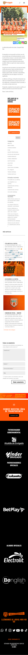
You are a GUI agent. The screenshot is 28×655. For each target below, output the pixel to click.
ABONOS (10, 143)
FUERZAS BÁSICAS (12, 156)
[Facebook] (14, 42)
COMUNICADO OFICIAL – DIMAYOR (13, 313)
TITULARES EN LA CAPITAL (14, 179)
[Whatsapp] (20, 42)
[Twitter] (17, 42)
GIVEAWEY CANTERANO (13, 206)
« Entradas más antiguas (9, 329)
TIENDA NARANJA (12, 172)
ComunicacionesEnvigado (10, 245)
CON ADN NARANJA (12, 192)
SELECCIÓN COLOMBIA (13, 167)
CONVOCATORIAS (12, 147)
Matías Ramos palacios (13, 199)
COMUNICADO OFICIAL (13, 189)
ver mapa (14, 647)
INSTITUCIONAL (11, 161)
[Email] (25, 42)
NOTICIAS (15, 34)
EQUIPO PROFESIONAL (8, 34)
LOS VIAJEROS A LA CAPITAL (11, 279)
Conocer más (14, 415)
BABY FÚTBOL (11, 145)
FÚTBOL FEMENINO (12, 158)
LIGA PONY (10, 163)
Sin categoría (11, 169)
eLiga (9, 150)
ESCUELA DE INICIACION (13, 154)
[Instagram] (22, 42)
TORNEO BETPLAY (12, 174)
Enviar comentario (18, 382)
